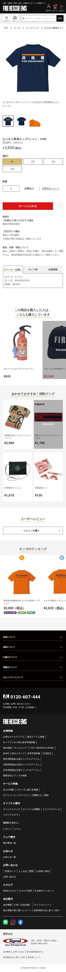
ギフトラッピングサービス (16, 795)
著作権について (34, 957)
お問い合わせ (9, 876)
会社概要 (7, 905)
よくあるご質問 (26, 871)
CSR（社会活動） (23, 905)
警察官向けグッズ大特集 (15, 775)
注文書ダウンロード (44, 891)
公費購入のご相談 (40, 795)
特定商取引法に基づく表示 (46, 910)
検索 (60, 18)
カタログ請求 (25, 891)
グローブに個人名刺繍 (27, 789)
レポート (7, 829)
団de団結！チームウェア (15, 748)
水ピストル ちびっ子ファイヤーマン (19, 369)
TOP (6, 28)
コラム (17, 829)
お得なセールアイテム (14, 736)
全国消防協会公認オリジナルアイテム (21, 764)
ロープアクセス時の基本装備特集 (19, 742)
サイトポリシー (41, 905)
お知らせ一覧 (9, 857)
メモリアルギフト (11, 814)
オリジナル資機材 (31, 809)
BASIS (6, 753)
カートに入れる (28, 206)
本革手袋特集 (33, 753)
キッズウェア (32, 28)
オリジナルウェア (11, 809)
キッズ (17, 28)
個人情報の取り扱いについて (17, 910)
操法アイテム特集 (35, 736)
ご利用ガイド (9, 871)
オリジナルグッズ (51, 809)
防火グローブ (18, 753)
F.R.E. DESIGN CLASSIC (42, 748)
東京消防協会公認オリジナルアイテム (21, 759)
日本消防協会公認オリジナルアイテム (21, 770)
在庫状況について (50, 188)
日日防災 (47, 753)
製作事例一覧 (9, 843)
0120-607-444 (25, 697)
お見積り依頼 (42, 871)
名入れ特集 (8, 789)
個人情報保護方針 (34, 952)
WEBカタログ (9, 891)
